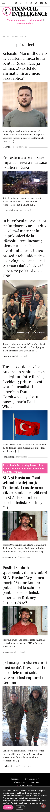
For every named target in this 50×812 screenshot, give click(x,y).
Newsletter (36, 782)
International (21, 146)
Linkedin (21, 3)
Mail (41, 3)
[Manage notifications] (43, 806)
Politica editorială (27, 785)
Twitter (16, 3)
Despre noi (15, 778)
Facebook (10, 3)
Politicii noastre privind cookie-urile (26, 803)
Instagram (26, 3)
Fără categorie (24, 766)
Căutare (46, 3)
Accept (8, 807)
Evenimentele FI (25, 23)
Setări (19, 807)
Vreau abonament (16, 20)
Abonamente (19, 782)
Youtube (31, 3)
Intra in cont (35, 20)
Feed (36, 3)
